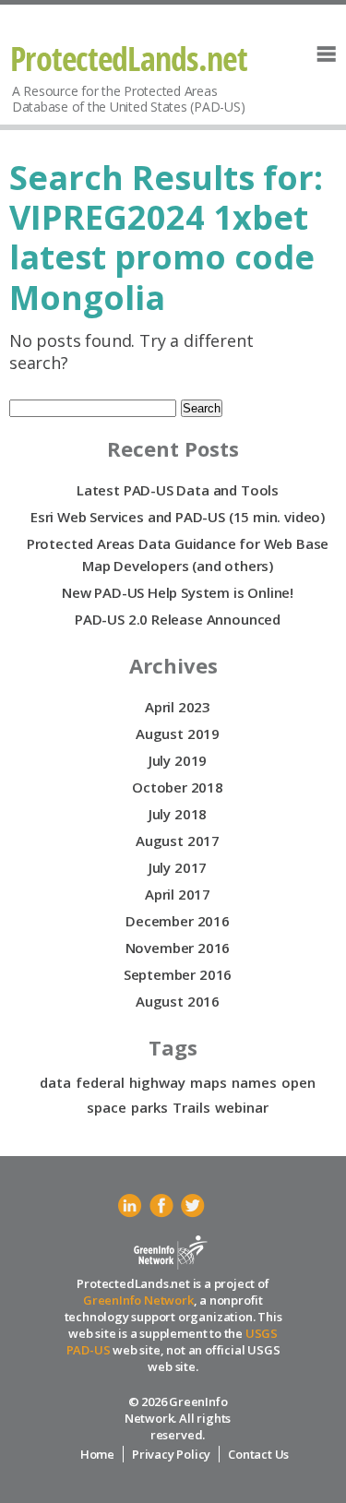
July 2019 (178, 760)
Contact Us (258, 1454)
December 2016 (177, 921)
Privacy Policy (171, 1454)
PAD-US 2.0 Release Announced (177, 619)
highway (157, 1082)
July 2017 (178, 867)
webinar (241, 1107)
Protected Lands (129, 58)
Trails (191, 1107)
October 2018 (177, 787)
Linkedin (130, 1206)
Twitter (193, 1206)
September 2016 (178, 974)
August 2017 (178, 840)
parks (149, 1107)
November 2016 (178, 947)
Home (97, 1454)
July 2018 (178, 814)
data (55, 1082)
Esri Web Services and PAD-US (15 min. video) (177, 516)
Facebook (161, 1206)
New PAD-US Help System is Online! (177, 592)
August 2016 (178, 1001)
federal (100, 1082)
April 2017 (177, 894)
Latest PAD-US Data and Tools (178, 490)
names (254, 1082)
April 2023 (177, 707)
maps (208, 1082)
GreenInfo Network (138, 1300)
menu (326, 54)
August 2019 (178, 733)
